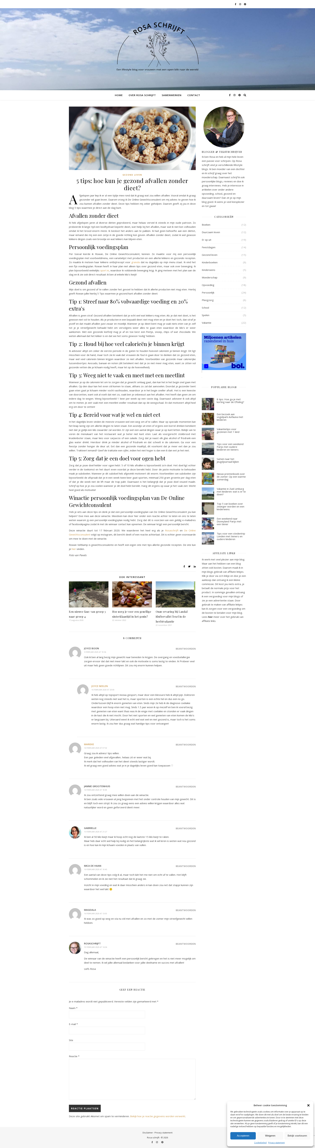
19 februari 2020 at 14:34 (95, 947)
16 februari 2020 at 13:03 (95, 913)
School (205, 307)
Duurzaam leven (211, 232)
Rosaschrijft (171, 530)
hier (74, 549)
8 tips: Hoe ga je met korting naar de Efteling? (230, 401)
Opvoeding (208, 285)
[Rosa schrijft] (157, 45)
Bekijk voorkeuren (297, 1135)
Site (71, 1040)
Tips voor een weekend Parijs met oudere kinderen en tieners (230, 446)
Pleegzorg (208, 300)
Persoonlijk (208, 292)
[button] (308, 1105)
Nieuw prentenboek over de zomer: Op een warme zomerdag (231, 476)
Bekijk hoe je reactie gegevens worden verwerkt (157, 1116)
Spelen (205, 315)
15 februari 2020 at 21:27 (95, 831)
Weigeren (270, 1135)
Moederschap (209, 277)
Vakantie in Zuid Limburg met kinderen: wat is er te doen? (231, 491)
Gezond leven (132, 174)
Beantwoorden (186, 648)
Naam (73, 1008)
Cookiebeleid (260, 1142)
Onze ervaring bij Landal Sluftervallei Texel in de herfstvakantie (172, 616)
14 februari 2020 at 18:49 (95, 790)
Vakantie (206, 322)
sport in (104, 270)
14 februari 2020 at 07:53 (95, 748)
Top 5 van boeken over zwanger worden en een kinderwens (230, 506)
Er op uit (206, 239)
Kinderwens (208, 270)
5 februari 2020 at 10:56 (95, 652)
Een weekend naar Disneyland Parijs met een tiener (229, 521)
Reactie (74, 1056)
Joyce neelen (99, 686)
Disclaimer (148, 1132)
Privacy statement (276, 1142)
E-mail (73, 1024)
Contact (193, 95)
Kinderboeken (210, 262)
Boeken (206, 224)
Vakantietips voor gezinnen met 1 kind (228, 430)
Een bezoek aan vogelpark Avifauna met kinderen (230, 417)
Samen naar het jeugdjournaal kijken (228, 460)
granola (136, 262)
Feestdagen (208, 247)
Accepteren (243, 1135)
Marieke (89, 744)
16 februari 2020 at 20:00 (102, 689)
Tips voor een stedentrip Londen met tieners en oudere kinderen (231, 536)
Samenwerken (171, 95)
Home (119, 95)
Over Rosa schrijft (142, 95)
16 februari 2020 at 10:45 (95, 869)
